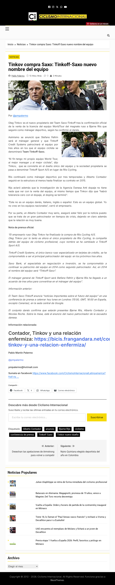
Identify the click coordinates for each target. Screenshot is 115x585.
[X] (57, 7)
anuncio (50, 429)
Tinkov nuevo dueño (68, 434)
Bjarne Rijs (64, 429)
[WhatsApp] (61, 7)
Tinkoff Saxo (45, 434)
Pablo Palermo (18, 75)
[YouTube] (65, 7)
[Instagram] (53, 7)
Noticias (14, 56)
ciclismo (79, 429)
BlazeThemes (57, 580)
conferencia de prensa (22, 434)
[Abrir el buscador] (108, 35)
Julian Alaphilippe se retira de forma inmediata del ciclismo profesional (71, 482)
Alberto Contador (32, 429)
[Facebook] (49, 7)
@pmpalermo (20, 115)
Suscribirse (97, 417)
